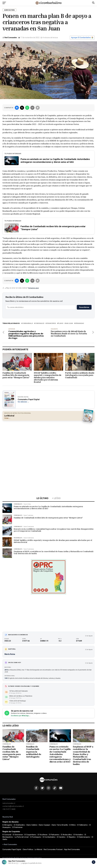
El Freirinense (17, 827)
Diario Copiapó (44, 825)
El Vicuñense (42, 835)
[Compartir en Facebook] (17, 108)
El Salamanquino (83, 837)
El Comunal (6, 835)
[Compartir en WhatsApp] (27, 108)
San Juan (69, 323)
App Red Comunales (72, 849)
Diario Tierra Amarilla (60, 825)
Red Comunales (10, 37)
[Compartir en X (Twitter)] (22, 108)
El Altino (72, 825)
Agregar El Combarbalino (81, 37)
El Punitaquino (35, 837)
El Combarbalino (49, 837)
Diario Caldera (31, 825)
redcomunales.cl (8, 803)
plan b (60, 323)
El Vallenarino (82, 825)
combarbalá (27, 323)
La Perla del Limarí (22, 837)
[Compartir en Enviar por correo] (32, 108)
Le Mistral (38, 849)
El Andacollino (66, 835)
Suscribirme (84, 307)
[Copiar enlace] (38, 108)
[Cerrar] (93, 862)
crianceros (51, 323)
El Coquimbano (30, 835)
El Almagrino (7, 825)
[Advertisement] (48, 439)
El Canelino (61, 837)
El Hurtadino (78, 835)
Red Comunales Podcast (53, 849)
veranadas (79, 323)
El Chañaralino (19, 825)
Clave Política (28, 849)
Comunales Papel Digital (11, 849)
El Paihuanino (54, 835)
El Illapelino (71, 837)
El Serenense (18, 835)
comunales (39, 323)
